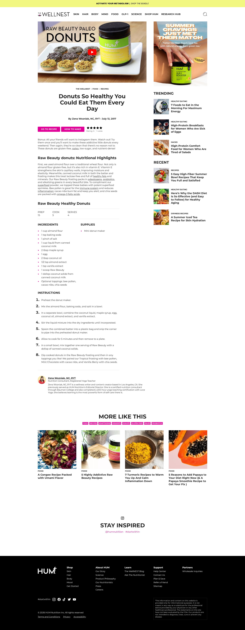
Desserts (116, 423)
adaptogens (95, 179)
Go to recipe (49, 129)
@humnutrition (114, 532)
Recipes (105, 89)
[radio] (88, 128)
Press (98, 586)
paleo (75, 148)
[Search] (205, 14)
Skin (76, 14)
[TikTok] (64, 599)
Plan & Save (159, 579)
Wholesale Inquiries (192, 571)
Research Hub (171, 14)
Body (94, 14)
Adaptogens (104, 423)
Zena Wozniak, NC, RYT (86, 118)
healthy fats (99, 176)
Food (115, 14)
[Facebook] (59, 599)
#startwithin (132, 532)
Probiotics (157, 423)
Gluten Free (137, 423)
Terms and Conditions (49, 617)
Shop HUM (151, 14)
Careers (99, 589)
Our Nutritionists (104, 582)
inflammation (45, 191)
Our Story (100, 571)
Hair (85, 14)
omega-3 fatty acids (68, 194)
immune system (89, 188)
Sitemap (158, 586)
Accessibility (80, 617)
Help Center (160, 571)
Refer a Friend (161, 582)
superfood (43, 185)
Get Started (73, 586)
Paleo (147, 423)
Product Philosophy (106, 579)
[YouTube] (74, 599)
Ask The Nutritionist (135, 575)
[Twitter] (69, 599)
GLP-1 (125, 14)
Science (136, 14)
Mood (70, 582)
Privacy (66, 617)
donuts (126, 423)
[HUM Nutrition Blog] (122, 3)
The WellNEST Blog (134, 571)
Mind (104, 14)
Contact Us (159, 575)
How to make (72, 129)
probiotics (108, 179)
